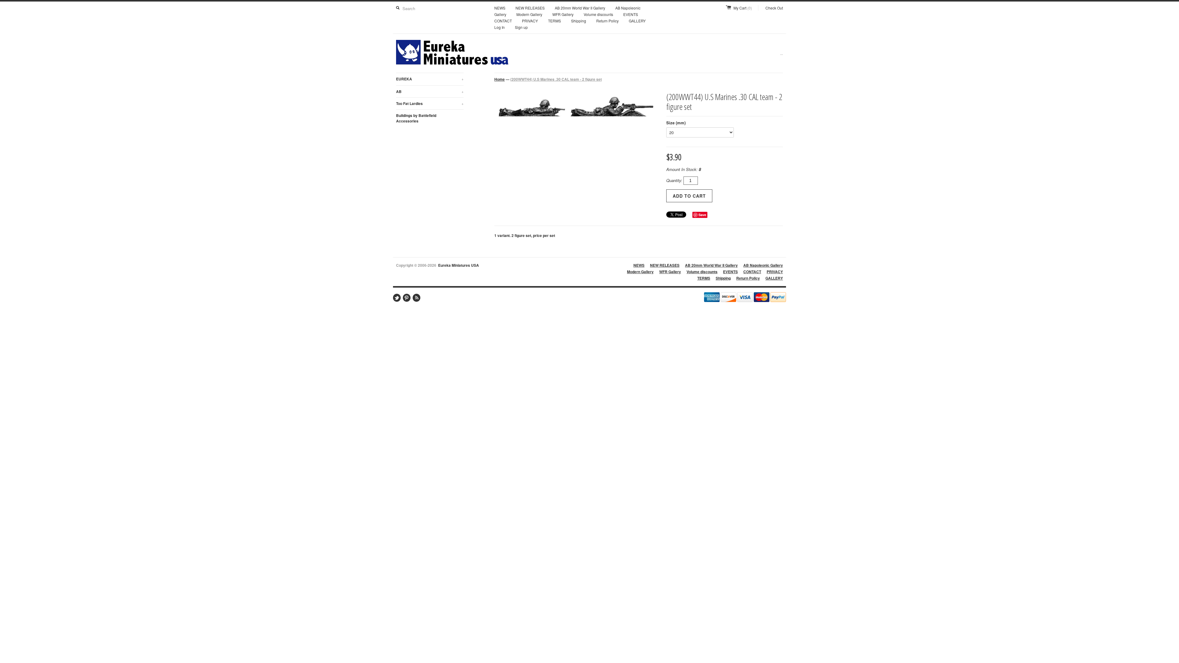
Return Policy (607, 20)
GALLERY (637, 20)
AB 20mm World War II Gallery (580, 7)
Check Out (774, 7)
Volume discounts (598, 14)
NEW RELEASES (530, 7)
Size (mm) (676, 123)
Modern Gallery (529, 14)
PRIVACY (530, 20)
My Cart (742, 7)
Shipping (578, 20)
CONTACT (503, 20)
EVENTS (630, 14)
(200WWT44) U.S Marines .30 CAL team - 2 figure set (556, 79)
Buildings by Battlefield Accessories (416, 118)
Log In (499, 27)
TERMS (554, 20)
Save (702, 214)
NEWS (499, 7)
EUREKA (430, 79)
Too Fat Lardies (430, 103)
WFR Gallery (563, 14)
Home (499, 79)
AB (430, 91)
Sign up (521, 27)
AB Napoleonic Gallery (763, 265)
